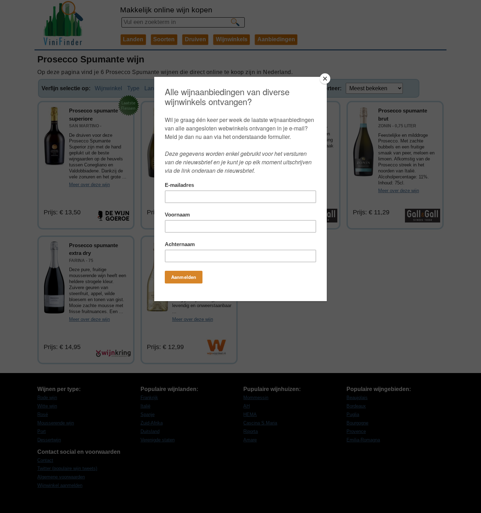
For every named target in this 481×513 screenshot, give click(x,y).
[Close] (325, 78)
